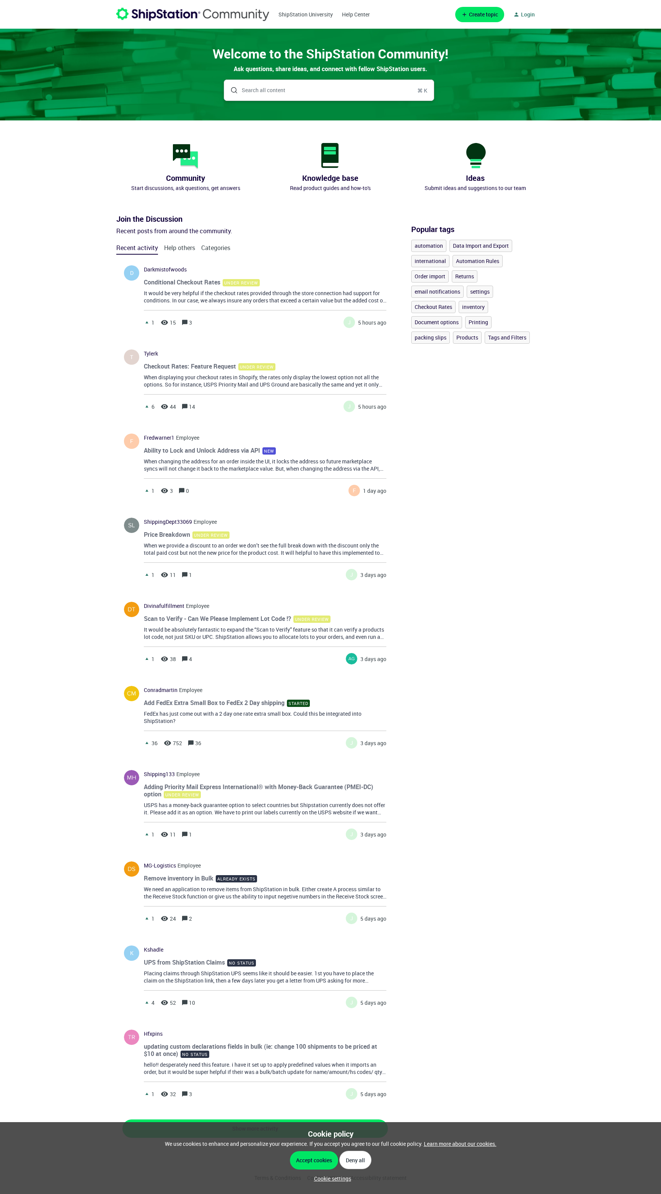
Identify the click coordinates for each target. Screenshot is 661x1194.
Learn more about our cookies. (460, 1143)
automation (429, 245)
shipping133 (159, 774)
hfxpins (153, 1033)
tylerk (151, 353)
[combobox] (329, 90)
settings (480, 291)
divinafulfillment (164, 606)
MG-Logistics (160, 865)
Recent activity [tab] (137, 248)
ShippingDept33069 (168, 522)
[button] (330, 1178)
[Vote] (147, 322)
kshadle (153, 949)
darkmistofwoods (165, 269)
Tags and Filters (507, 337)
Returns (464, 276)
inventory (473, 306)
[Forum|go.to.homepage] (192, 14)
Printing (478, 322)
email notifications (437, 291)
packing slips (430, 337)
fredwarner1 (159, 437)
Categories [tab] (215, 248)
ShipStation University (305, 14)
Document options (437, 322)
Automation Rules (477, 261)
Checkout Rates (433, 306)
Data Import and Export (481, 245)
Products (467, 337)
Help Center (356, 14)
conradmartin (160, 690)
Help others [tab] (179, 248)
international (430, 261)
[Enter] (231, 90)
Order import (430, 276)
